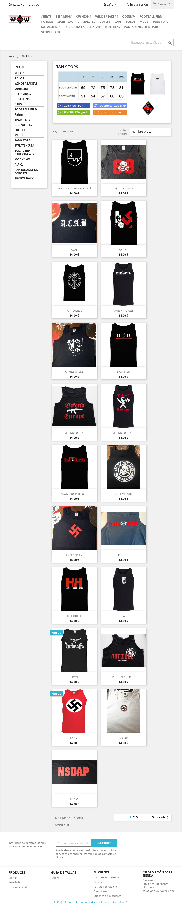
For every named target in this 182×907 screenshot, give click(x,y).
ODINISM (128, 17)
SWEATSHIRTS (50, 27)
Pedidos (98, 882)
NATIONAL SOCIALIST (123, 677)
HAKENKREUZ (74, 555)
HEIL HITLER (74, 616)
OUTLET (104, 22)
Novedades (15, 882)
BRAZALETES (86, 22)
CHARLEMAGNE (74, 371)
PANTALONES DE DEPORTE (142, 27)
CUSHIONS (83, 17)
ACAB (74, 249)
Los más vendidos (19, 887)
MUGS (144, 22)
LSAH (124, 616)
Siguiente (161, 817)
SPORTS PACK (50, 32)
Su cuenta (101, 872)
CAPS (118, 22)
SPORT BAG (65, 22)
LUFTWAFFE (74, 677)
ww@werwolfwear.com (158, 891)
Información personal (106, 877)
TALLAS (55, 877)
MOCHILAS (112, 27)
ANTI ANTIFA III (123, 310)
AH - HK (123, 249)
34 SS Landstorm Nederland (74, 188)
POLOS (130, 22)
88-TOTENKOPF (123, 188)
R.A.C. (19, 164)
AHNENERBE (74, 310)
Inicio (19, 67)
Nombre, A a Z (150, 132)
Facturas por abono (105, 886)
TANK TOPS (160, 22)
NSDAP (74, 738)
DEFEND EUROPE (74, 432)
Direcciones (101, 891)
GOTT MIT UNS (123, 494)
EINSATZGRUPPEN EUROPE (74, 494)
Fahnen (47, 22)
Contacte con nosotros (23, 4)
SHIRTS (46, 17)
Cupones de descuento (107, 896)
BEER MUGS (63, 17)
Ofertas (12, 877)
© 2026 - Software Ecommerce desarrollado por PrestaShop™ (91, 902)
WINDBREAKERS (106, 17)
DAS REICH (123, 371)
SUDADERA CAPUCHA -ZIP (83, 27)
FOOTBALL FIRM (151, 17)
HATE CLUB (123, 555)
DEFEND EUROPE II (123, 432)
